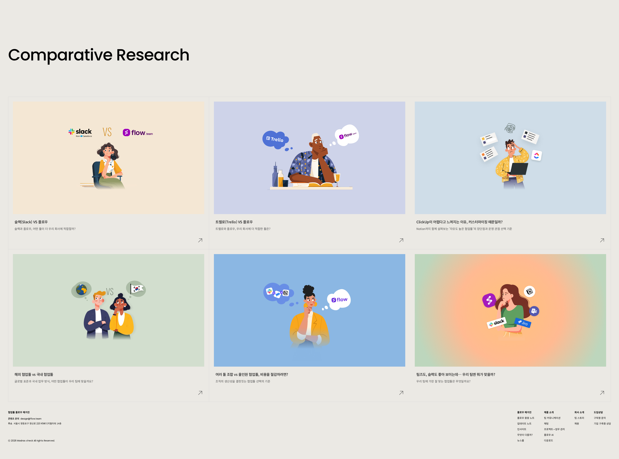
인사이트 (521, 429)
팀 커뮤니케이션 (552, 418)
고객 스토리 (106, 6)
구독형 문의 (600, 418)
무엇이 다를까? (525, 434)
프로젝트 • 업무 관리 (554, 429)
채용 (577, 423)
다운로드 (548, 440)
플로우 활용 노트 (525, 418)
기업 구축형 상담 (602, 423)
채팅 (546, 423)
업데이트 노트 (524, 423)
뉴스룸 (520, 440)
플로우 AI (549, 434)
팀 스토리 (579, 418)
